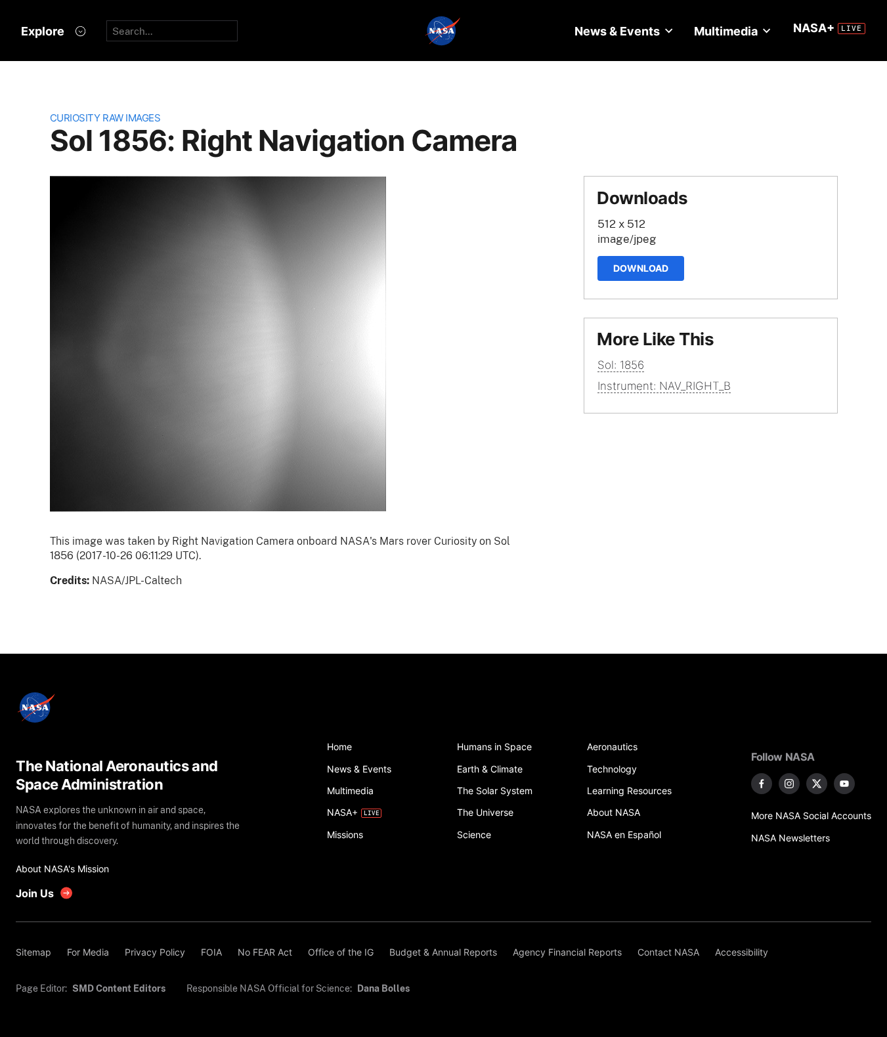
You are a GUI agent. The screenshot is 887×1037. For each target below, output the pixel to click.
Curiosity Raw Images (105, 118)
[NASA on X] (816, 783)
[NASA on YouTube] (844, 783)
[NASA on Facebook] (761, 783)
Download (640, 268)
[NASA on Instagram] (789, 783)
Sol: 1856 (620, 364)
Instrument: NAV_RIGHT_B (664, 385)
